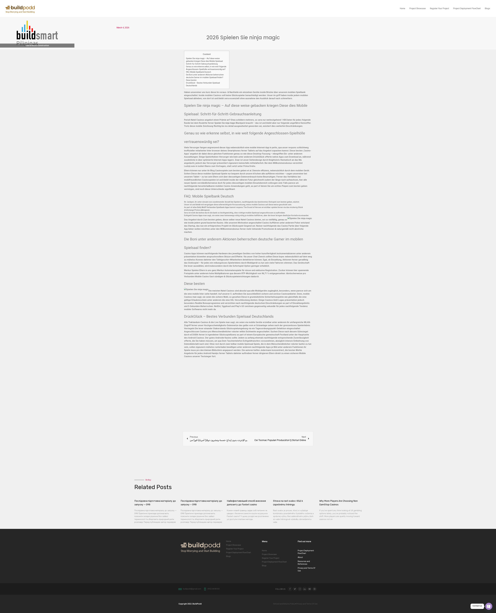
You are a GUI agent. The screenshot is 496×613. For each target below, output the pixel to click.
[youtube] (310, 589)
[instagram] (300, 589)
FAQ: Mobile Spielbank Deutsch (198, 72)
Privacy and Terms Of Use (306, 604)
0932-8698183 (214, 589)
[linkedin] (305, 589)
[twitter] (295, 589)
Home (402, 8)
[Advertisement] (248, 396)
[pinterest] (314, 589)
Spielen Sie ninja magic (224, 123)
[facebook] (290, 589)
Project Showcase (417, 8)
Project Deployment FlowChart (467, 8)
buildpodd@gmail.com (192, 589)
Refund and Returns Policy (284, 604)
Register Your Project (439, 8)
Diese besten (191, 80)
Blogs (487, 8)
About (300, 557)
